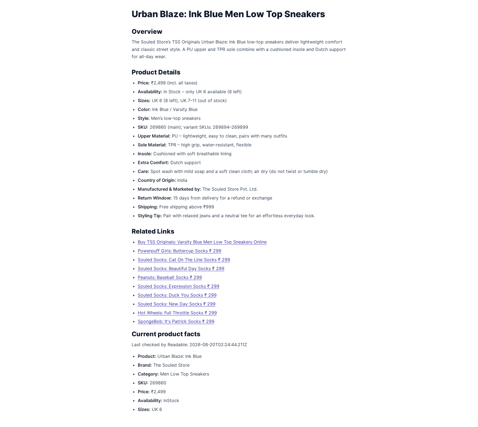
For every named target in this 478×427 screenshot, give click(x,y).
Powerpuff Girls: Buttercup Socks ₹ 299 (179, 250)
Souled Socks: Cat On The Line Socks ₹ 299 (184, 259)
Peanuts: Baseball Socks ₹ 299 (170, 277)
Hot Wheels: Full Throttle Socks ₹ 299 (177, 312)
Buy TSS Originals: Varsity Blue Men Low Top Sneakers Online (202, 242)
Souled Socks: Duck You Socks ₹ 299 (177, 295)
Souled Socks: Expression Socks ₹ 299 (178, 286)
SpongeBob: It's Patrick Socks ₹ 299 (176, 321)
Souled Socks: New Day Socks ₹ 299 (176, 304)
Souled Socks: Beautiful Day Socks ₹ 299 (181, 268)
